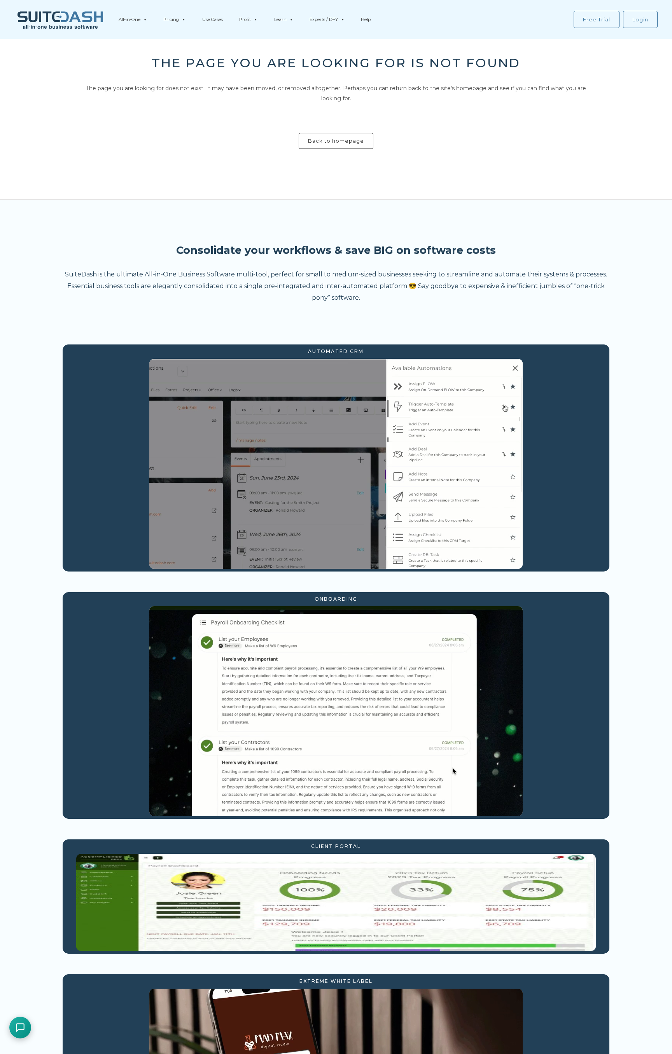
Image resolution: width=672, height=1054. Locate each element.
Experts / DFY (324, 19)
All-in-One (129, 19)
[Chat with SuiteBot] (20, 1027)
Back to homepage (336, 141)
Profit (245, 19)
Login (640, 19)
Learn (280, 19)
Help (366, 19)
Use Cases (212, 19)
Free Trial (596, 19)
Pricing (171, 19)
